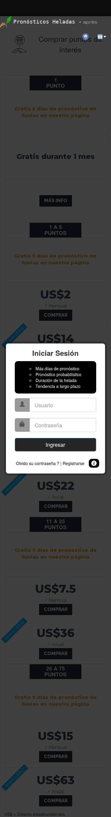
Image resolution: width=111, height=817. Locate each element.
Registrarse (73, 463)
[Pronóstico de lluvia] (88, 22)
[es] (102, 22)
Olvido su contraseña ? (37, 463)
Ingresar (55, 444)
